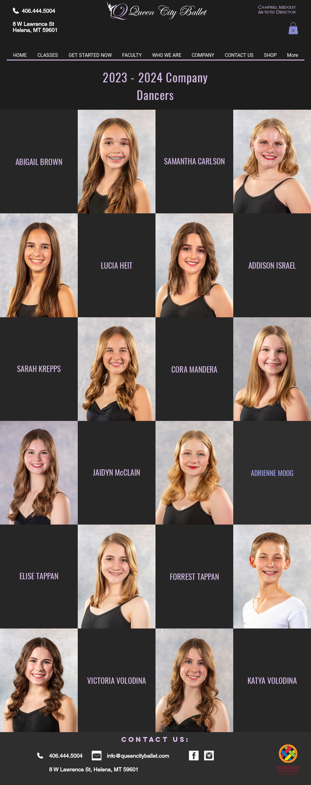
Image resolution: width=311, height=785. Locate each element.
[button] (293, 28)
